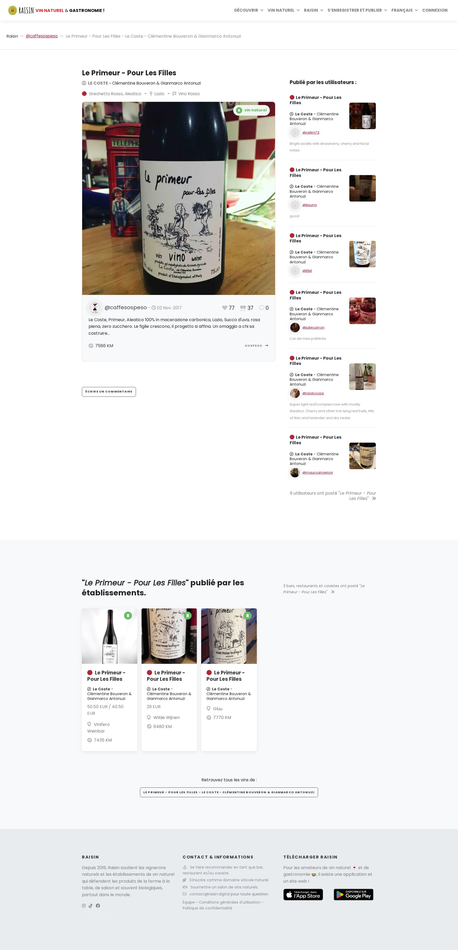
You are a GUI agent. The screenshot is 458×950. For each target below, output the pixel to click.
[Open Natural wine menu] (298, 10)
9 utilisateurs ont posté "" (333, 496)
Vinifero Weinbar (98, 727)
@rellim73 (310, 132)
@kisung (309, 205)
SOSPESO (254, 345)
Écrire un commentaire (109, 391)
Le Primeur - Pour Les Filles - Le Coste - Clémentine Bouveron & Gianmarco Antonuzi (229, 792)
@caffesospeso (42, 36)
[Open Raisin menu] (321, 10)
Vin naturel (281, 10)
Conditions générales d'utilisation (230, 902)
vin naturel (340, 868)
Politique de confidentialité (207, 908)
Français (402, 10)
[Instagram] (84, 906)
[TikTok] (91, 906)
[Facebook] (98, 906)
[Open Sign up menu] (385, 10)
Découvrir (246, 10)
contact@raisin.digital (210, 894)
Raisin (12, 36)
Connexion (435, 10)
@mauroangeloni (317, 472)
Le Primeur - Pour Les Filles (106, 675)
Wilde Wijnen (166, 717)
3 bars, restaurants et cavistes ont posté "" (324, 588)
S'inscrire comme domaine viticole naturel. (229, 880)
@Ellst (307, 270)
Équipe (189, 902)
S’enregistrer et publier (355, 10)
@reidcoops (313, 393)
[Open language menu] (416, 10)
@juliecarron (313, 327)
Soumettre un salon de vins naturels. (224, 887)
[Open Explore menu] (261, 10)
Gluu (217, 709)
